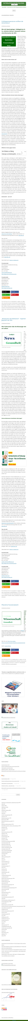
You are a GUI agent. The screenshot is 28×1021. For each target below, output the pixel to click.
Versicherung (14, 309)
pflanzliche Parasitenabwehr (11, 664)
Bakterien (22, 630)
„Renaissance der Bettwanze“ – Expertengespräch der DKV (14, 319)
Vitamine (3, 929)
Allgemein (3, 807)
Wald (18, 309)
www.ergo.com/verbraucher (8, 523)
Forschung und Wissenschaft (10, 661)
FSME (22, 306)
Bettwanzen (7, 593)
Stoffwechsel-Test (5, 918)
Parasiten (24, 307)
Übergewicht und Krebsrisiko (7, 768)
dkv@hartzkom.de (5, 286)
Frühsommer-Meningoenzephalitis (14, 306)
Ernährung (4, 839)
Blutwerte (3, 827)
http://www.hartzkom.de (7, 288)
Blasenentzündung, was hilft (7, 821)
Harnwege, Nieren (5, 849)
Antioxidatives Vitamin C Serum (20, 949)
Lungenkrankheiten (5, 875)
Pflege (3, 898)
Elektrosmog (4, 835)
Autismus (3, 816)
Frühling (5, 306)
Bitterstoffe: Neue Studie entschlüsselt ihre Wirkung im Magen (14, 771)
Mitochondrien (4, 880)
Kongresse (4, 870)
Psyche (3, 903)
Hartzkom (3, 307)
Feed (3, 775)
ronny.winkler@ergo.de (7, 272)
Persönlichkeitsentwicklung (7, 897)
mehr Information (21, 3)
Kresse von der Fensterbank (7, 949)
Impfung (16, 307)
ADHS (3, 804)
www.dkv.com (7, 257)
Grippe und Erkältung (6, 847)
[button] (6, 292)
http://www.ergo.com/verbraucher (9, 274)
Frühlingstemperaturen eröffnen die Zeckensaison (12, 22)
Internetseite (4, 133)
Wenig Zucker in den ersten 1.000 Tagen (9, 954)
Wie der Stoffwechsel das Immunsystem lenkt (10, 766)
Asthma (3, 811)
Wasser (3, 931)
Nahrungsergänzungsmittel (7, 884)
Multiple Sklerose (5, 881)
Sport (3, 915)
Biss (10, 593)
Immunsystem (15, 303)
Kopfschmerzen (5, 872)
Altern (3, 808)
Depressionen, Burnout (6, 832)
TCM (2, 923)
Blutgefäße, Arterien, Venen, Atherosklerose (10, 825)
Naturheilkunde (5, 886)
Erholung (3, 838)
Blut (2, 822)
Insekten (5, 595)
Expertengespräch (17, 593)
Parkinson (3, 895)
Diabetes (3, 833)
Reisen (13, 595)
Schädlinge (17, 595)
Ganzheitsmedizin (5, 842)
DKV (2, 306)
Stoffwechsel (4, 917)
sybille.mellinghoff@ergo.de (8, 561)
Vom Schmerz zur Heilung (7, 984)
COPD (3, 830)
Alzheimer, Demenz (5, 810)
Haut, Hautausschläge (6, 850)
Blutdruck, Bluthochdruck (6, 824)
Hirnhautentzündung (10, 307)
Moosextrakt (22, 662)
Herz (2, 855)
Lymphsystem (4, 876)
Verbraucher (9, 309)
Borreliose (24, 304)
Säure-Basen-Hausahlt (6, 907)
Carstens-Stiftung (7, 646)
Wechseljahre (4, 932)
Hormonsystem (5, 861)
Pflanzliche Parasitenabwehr (10, 605)
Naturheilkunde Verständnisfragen (8, 887)
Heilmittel (18, 661)
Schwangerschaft (5, 914)
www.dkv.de (21, 235)
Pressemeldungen (21, 303)
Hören (3, 859)
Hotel (3, 595)
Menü (14, 10)
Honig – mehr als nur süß (6, 951)
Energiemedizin (4, 836)
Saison (3, 309)
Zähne (3, 935)
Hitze (3, 858)
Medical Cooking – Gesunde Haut (8, 769)
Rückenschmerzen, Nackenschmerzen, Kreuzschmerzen (12, 906)
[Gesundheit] (4, 1008)
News (3, 890)
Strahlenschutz (4, 920)
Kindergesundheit (5, 866)
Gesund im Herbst (5, 844)
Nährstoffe (4, 883)
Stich (5, 309)
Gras (24, 306)
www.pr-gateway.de (14, 260)
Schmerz (3, 912)
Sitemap (14, 1020)
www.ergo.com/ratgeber (7, 233)
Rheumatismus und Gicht (6, 904)
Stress (3, 921)
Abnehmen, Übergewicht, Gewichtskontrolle (10, 802)
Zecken (21, 309)
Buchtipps (3, 828)
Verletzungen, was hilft (6, 304)
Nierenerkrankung (5, 892)
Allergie (3, 805)
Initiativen (3, 864)
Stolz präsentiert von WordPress (7, 1017)
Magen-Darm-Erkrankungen (7, 878)
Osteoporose (4, 893)
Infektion (20, 307)
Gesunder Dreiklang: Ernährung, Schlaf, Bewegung (11, 946)
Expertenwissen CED (5, 764)
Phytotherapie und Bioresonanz (8, 900)
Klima (3, 867)
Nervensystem (4, 889)
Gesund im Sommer (8, 303)
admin (19, 301)
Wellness (3, 934)
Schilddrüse (4, 909)
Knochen (3, 869)
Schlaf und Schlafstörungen (7, 910)
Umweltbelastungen (5, 926)
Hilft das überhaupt (5, 856)
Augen (3, 813)
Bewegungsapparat (5, 818)
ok (14, 4)
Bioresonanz (4, 819)
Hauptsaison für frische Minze (7, 943)
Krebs (3, 873)
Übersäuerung (4, 924)
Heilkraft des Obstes (5, 852)
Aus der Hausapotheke (6, 814)
